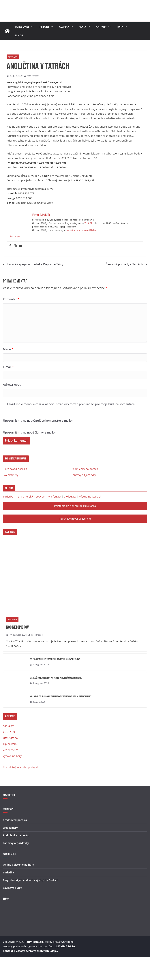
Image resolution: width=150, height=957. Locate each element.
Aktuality (12, 57)
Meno (8, 349)
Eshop (19, 35)
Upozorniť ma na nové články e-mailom (30, 432)
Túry (120, 26)
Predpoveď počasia (15, 469)
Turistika (8, 496)
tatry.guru (16, 236)
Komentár (11, 299)
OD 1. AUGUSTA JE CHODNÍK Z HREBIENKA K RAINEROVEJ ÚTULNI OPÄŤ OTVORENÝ (60, 696)
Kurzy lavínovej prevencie (75, 518)
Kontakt (8, 951)
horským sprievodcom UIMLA (81, 230)
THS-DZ (88, 223)
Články (64, 26)
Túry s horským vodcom (30, 496)
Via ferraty (54, 496)
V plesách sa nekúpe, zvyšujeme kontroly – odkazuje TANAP (55, 659)
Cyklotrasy (70, 496)
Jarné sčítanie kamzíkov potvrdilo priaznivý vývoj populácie (56, 677)
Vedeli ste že (10, 750)
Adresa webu (12, 385)
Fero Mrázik (33, 75)
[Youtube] (20, 246)
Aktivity (101, 26)
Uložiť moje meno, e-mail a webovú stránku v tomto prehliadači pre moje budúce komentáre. (71, 404)
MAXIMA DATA (65, 946)
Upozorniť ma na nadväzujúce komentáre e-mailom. (39, 421)
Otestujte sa (10, 738)
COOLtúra (9, 732)
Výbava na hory (12, 756)
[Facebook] (10, 246)
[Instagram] (15, 246)
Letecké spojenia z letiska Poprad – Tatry (35, 264)
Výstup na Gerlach (90, 496)
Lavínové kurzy (12, 888)
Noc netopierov (17, 627)
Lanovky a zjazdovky (84, 475)
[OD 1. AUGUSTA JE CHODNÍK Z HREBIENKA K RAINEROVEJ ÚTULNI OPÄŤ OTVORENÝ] (15, 699)
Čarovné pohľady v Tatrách (124, 264)
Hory (82, 26)
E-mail (8, 367)
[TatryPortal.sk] (7, 31)
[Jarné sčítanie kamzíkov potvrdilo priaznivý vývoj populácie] (15, 680)
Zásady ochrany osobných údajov (37, 951)
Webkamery (11, 475)
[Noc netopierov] (75, 576)
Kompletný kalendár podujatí (21, 767)
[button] (32, 26)
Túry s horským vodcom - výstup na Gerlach (30, 880)
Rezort (44, 26)
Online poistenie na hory (18, 864)
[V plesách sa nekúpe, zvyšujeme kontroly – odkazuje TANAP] (15, 662)
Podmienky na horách (85, 469)
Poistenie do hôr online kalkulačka (75, 506)
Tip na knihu (10, 744)
